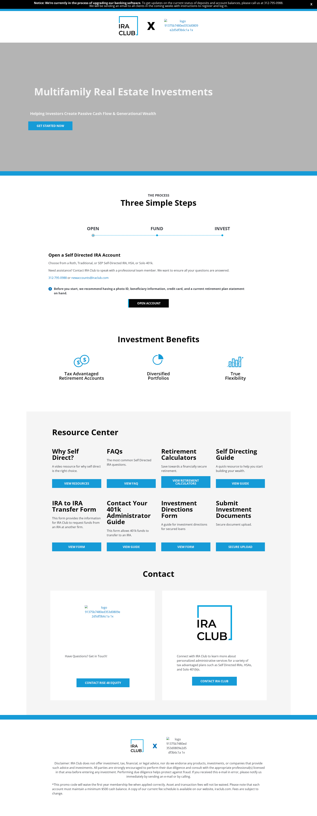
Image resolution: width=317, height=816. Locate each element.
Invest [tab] (222, 228)
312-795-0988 (57, 278)
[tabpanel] (158, 273)
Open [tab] (93, 228)
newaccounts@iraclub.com (90, 278)
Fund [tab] (157, 228)
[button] (148, 303)
